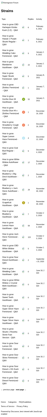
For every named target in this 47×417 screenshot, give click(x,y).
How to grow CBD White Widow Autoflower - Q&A (10, 248)
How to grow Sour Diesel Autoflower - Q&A (10, 260)
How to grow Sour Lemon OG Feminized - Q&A (10, 346)
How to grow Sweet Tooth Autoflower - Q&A (10, 297)
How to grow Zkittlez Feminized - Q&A (10, 87)
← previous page (7, 390)
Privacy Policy (22, 406)
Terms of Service (7, 406)
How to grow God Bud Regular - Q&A (10, 151)
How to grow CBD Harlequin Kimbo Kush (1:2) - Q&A (10, 27)
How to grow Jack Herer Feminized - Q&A (10, 237)
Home (3, 402)
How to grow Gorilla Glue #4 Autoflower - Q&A (10, 99)
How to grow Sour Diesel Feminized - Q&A (10, 380)
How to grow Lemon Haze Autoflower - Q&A (10, 225)
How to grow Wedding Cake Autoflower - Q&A (10, 271)
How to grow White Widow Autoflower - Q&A (10, 162)
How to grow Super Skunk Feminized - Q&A (10, 76)
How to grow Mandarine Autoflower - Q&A (10, 64)
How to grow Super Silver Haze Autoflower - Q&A (10, 320)
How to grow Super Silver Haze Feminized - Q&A (10, 309)
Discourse (15, 411)
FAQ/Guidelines (25, 402)
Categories (12, 402)
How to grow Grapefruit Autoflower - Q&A (10, 202)
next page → (21, 390)
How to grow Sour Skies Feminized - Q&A (10, 358)
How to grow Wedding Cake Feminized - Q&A (10, 53)
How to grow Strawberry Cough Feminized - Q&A (10, 125)
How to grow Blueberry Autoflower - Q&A (10, 214)
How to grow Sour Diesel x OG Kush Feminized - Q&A (10, 369)
